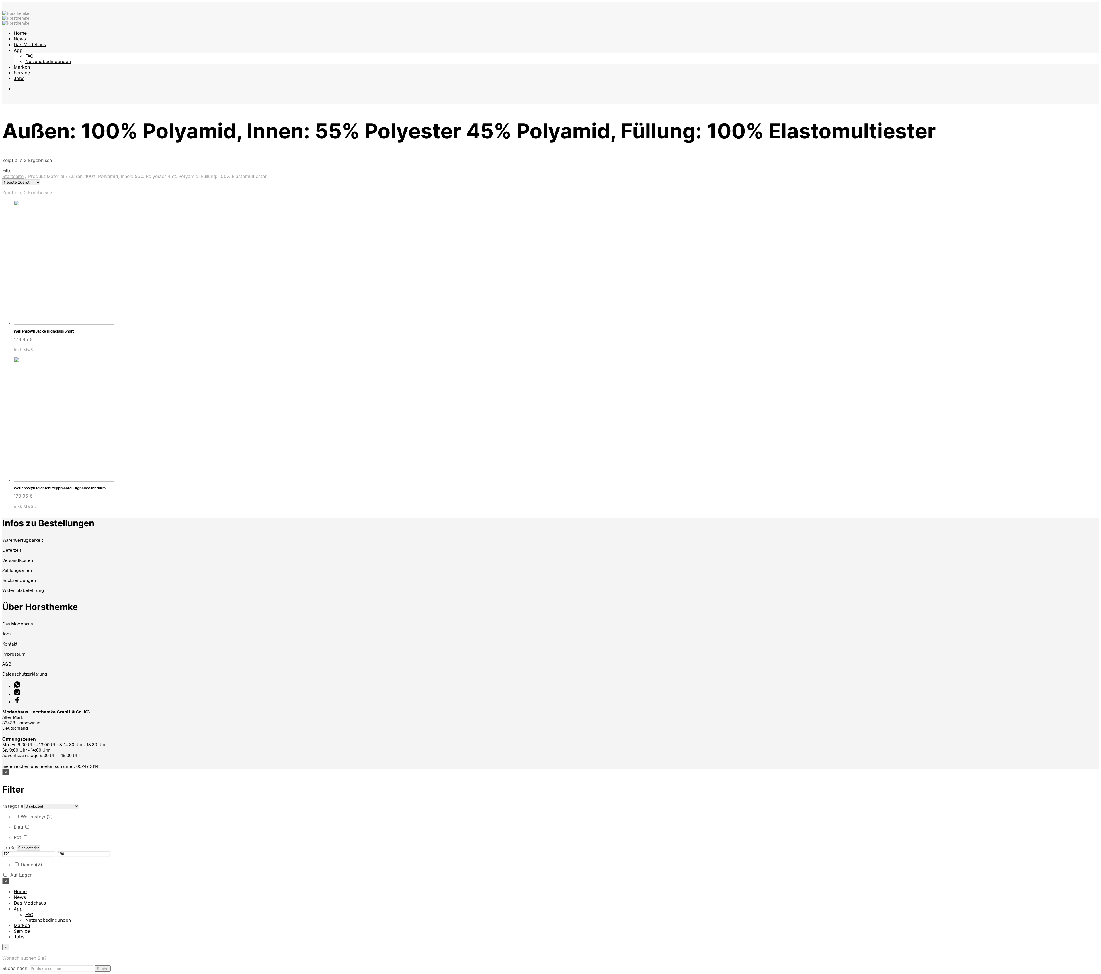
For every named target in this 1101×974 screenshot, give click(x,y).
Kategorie (12, 806)
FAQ (29, 55)
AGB (6, 663)
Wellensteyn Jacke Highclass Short (44, 331)
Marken (22, 67)
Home (20, 33)
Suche (102, 968)
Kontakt (9, 643)
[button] (550, 170)
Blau (18, 827)
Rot (17, 837)
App (18, 50)
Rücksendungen (19, 580)
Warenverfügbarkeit (22, 540)
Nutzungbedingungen (48, 61)
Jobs (19, 78)
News (20, 39)
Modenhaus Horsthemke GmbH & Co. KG (46, 711)
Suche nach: (15, 968)
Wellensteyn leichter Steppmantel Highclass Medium (60, 488)
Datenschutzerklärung (24, 673)
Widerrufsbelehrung (23, 590)
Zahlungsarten (17, 570)
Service (22, 72)
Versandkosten (17, 560)
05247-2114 (87, 766)
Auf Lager (21, 875)
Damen (31, 864)
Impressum (13, 653)
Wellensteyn (37, 817)
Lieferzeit (11, 550)
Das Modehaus (30, 44)
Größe (9, 847)
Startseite (13, 176)
